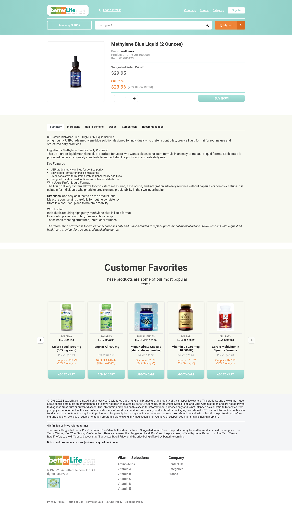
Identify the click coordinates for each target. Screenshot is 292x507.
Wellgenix (127, 51)
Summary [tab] (56, 126)
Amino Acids (126, 464)
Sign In (236, 10)
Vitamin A (124, 469)
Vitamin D (124, 483)
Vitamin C (124, 479)
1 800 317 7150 (112, 10)
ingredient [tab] (73, 126)
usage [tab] (113, 126)
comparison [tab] (129, 126)
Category (218, 10)
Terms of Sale (94, 501)
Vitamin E (124, 488)
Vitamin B (124, 474)
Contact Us (175, 464)
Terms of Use (75, 501)
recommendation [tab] (153, 126)
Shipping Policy (134, 501)
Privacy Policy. (56, 501)
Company (190, 10)
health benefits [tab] (94, 126)
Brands (204, 10)
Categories (175, 469)
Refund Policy (113, 501)
